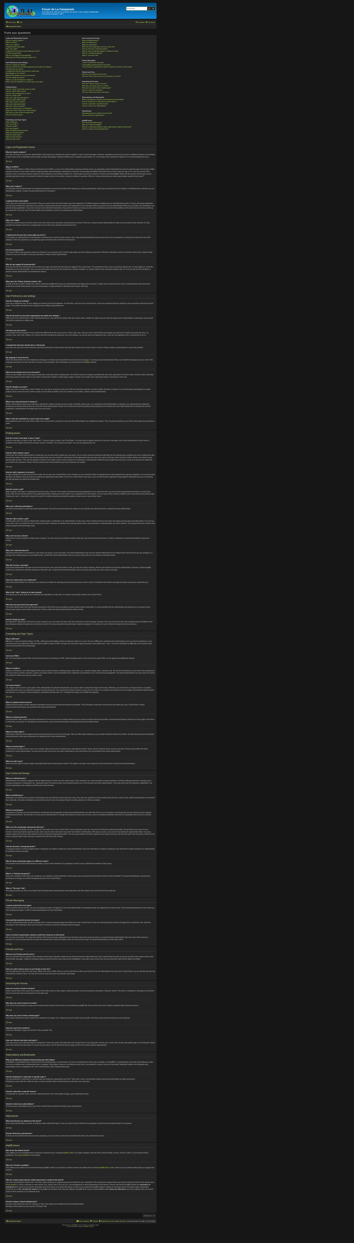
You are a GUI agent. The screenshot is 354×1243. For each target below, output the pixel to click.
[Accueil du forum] (23, 11)
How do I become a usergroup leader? (95, 49)
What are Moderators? (89, 42)
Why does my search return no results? (95, 86)
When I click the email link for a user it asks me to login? (24, 82)
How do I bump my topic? (14, 115)
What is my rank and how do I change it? (19, 80)
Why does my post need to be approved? (19, 112)
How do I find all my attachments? (93, 115)
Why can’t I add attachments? (16, 104)
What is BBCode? (12, 122)
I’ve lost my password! (13, 53)
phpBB (86, 362)
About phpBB (23, 1155)
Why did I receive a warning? (15, 106)
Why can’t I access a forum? (15, 102)
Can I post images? (12, 128)
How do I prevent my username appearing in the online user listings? (29, 67)
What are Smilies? (12, 126)
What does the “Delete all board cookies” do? (21, 57)
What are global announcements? (17, 130)
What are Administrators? (90, 40)
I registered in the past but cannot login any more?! (23, 51)
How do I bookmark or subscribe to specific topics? (99, 101)
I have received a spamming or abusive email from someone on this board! (107, 67)
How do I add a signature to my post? (18, 93)
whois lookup (11, 1185)
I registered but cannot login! (15, 47)
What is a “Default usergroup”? (92, 53)
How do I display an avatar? (15, 77)
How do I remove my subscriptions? (94, 106)
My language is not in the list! (15, 73)
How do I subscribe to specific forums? (95, 104)
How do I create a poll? (13, 95)
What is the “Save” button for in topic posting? (21, 110)
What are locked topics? (14, 137)
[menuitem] (19, 22)
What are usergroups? (89, 45)
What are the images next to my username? (20, 75)
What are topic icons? (13, 139)
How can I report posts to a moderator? (19, 108)
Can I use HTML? (12, 124)
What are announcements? (15, 132)
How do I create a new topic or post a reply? (20, 89)
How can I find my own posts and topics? (96, 92)
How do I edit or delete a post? (16, 91)
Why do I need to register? (15, 40)
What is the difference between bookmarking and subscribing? (103, 99)
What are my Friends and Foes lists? (94, 74)
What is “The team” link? (90, 55)
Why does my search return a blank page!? (96, 88)
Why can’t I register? (13, 45)
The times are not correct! (14, 69)
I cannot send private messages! (93, 62)
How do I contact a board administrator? (95, 129)
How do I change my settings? (16, 65)
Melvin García (89, 1226)
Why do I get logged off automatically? (18, 55)
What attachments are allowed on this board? (97, 113)
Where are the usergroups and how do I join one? (98, 47)
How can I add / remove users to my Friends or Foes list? (101, 76)
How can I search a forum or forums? (94, 83)
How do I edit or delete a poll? (15, 100)
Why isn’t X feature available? (92, 124)
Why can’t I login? (12, 49)
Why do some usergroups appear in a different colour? (100, 51)
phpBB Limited (68, 1153)
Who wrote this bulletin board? (92, 122)
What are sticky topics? (14, 135)
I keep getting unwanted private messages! (96, 65)
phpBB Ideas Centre (106, 1168)
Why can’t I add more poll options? (17, 97)
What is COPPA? (11, 42)
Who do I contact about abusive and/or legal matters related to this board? (106, 127)
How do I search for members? (92, 90)
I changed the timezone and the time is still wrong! (22, 71)
